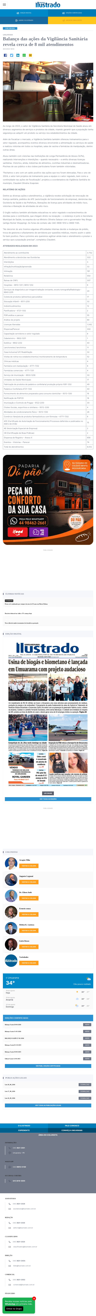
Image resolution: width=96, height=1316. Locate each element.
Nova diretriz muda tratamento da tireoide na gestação (21, 623)
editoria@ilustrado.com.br (23, 1228)
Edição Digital (26, 13)
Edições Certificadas (74, 13)
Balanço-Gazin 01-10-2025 (13, 1045)
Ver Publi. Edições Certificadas (48, 1066)
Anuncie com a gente (74, 20)
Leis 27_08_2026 (10, 1091)
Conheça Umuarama (72, 1130)
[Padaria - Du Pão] (48, 499)
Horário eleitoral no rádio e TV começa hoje (18, 613)
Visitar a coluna (29, 866)
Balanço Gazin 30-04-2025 (13, 1052)
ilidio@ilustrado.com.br (22, 1266)
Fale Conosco (72, 1126)
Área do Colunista (48, 1135)
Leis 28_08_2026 (10, 1084)
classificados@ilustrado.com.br (25, 1247)
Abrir (87, 1024)
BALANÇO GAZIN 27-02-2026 (14, 1038)
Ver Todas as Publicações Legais (48, 1105)
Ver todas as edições (48, 799)
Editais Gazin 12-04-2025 (12, 1058)
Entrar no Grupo (14, 1308)
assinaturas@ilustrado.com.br (24, 1209)
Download (84, 1084)
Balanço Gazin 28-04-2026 (13, 1024)
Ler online (48, 793)
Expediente (24, 1130)
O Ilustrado (24, 1126)
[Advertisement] (48, 569)
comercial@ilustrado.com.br (23, 1285)
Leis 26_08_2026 (10, 1098)
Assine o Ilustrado (26, 20)
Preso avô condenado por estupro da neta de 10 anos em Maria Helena (26, 604)
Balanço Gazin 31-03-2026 (13, 1031)
